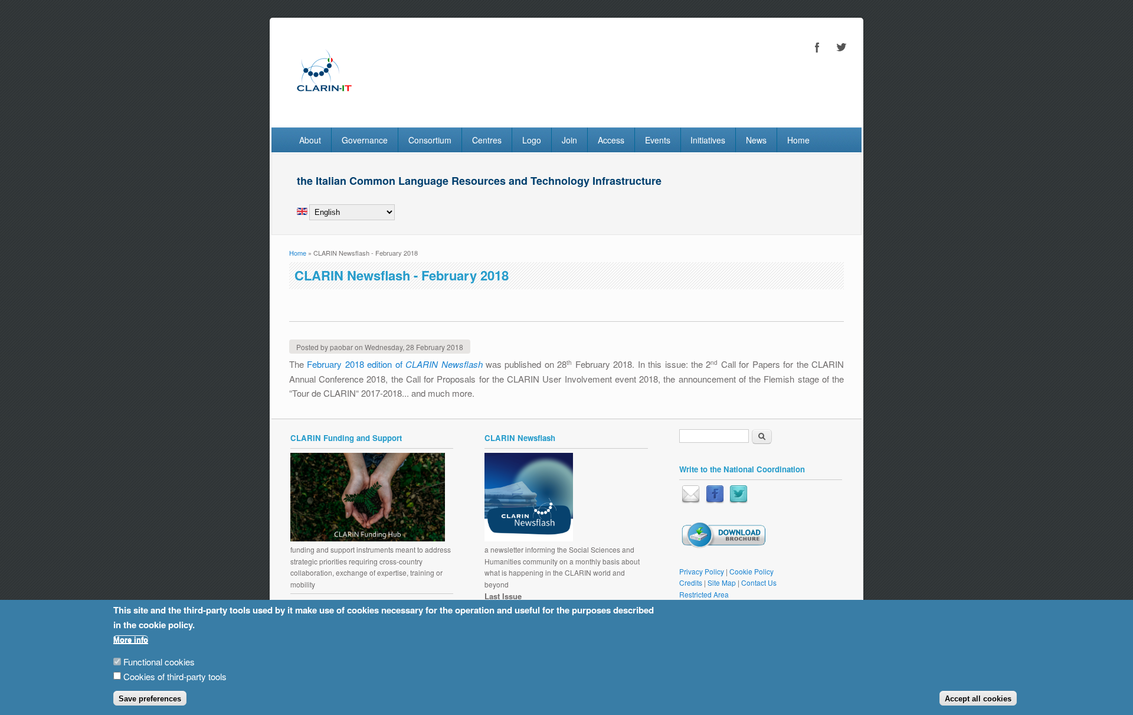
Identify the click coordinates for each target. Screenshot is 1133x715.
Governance (365, 140)
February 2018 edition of (394, 364)
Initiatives (707, 140)
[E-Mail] (691, 500)
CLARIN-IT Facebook (817, 47)
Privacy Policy (701, 571)
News (756, 140)
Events (657, 140)
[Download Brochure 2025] (723, 545)
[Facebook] (715, 500)
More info (130, 639)
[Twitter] (738, 500)
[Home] (324, 102)
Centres (487, 140)
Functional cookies (159, 661)
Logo (531, 140)
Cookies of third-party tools (175, 676)
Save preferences (150, 698)
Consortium (429, 140)
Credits (690, 582)
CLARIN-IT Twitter (841, 47)
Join (569, 140)
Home (798, 140)
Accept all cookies (978, 698)
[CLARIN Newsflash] (528, 538)
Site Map (722, 582)
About (310, 140)
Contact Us (759, 582)
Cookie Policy (751, 571)
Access (611, 140)
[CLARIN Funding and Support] (367, 538)
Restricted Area (704, 594)
